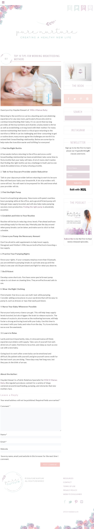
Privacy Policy (70, 490)
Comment (5, 406)
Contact (67, 482)
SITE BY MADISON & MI (70, 512)
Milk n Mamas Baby (38, 110)
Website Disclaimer (72, 494)
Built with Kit (78, 189)
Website (4, 449)
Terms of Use (69, 486)
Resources (68, 478)
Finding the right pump (32, 207)
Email (3, 441)
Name (3, 434)
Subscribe (68, 239)
